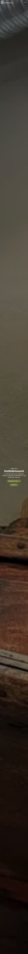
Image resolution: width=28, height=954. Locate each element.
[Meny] (25, 2)
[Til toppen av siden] (26, 921)
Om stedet (13, 484)
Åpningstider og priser (13, 481)
